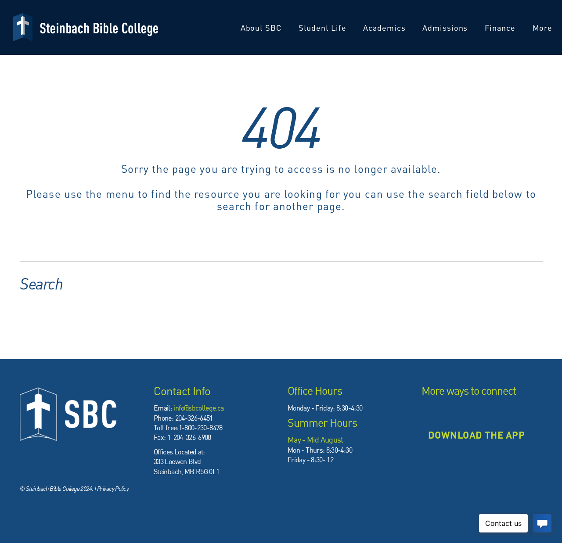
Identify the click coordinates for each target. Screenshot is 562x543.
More (544, 27)
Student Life (324, 27)
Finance (501, 27)
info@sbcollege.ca (199, 407)
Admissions (446, 27)
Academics (385, 27)
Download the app (476, 435)
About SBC (262, 27)
